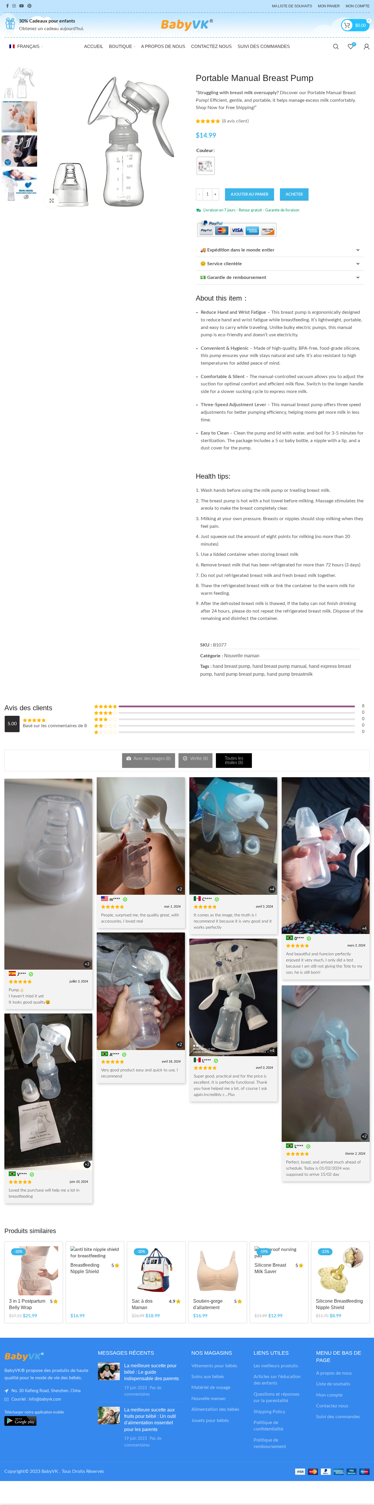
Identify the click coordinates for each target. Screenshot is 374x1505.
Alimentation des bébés (215, 1409)
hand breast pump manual (279, 666)
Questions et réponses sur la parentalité (276, 1397)
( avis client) (235, 121)
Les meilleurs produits (276, 1365)
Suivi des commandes (338, 1416)
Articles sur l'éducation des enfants (277, 1379)
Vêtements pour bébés (214, 1365)
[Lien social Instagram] (14, 6)
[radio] (205, 166)
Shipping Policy (269, 1411)
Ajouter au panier (249, 194)
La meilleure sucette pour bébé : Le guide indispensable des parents (151, 1372)
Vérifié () (198, 758)
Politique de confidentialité (268, 1425)
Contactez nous (332, 1406)
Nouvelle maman (241, 655)
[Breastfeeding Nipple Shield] (95, 1252)
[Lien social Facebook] (7, 6)
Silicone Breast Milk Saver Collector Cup (270, 1272)
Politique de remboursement (270, 1443)
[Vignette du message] (109, 1380)
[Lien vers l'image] (36, 1356)
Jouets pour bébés (210, 1420)
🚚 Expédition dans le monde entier (237, 250)
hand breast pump (231, 666)
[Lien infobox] (44, 25)
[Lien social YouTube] (22, 6)
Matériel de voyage (210, 1387)
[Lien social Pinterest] (29, 6)
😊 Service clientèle (221, 263)
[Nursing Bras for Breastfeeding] (217, 1270)
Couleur (204, 150)
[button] (280, 250)
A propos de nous (334, 1373)
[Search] (336, 46)
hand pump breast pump (239, 674)
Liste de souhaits (333, 1384)
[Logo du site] (187, 25)
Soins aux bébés (207, 1376)
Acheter (294, 194)
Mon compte (329, 1395)
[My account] (367, 46)
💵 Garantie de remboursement (233, 277)
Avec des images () (151, 758)
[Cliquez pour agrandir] (51, 200)
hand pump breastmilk (290, 674)
